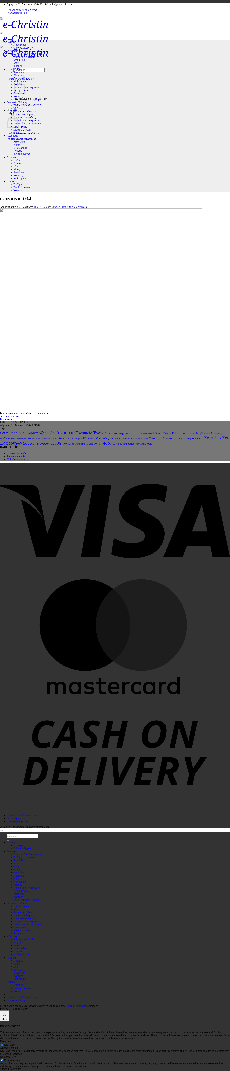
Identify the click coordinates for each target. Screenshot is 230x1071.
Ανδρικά (31, 433)
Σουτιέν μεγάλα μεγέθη (26, 99)
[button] (12, 110)
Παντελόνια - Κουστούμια (67, 438)
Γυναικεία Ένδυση (17, 102)
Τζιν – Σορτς (20, 126)
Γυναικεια (12, 50)
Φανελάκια (19, 72)
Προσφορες (19, 44)
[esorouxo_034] (101, 409)
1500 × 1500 (40, 206)
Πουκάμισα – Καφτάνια (26, 87)
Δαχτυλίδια (19, 141)
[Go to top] (1, 830)
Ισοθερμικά (19, 178)
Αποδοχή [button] (93, 1005)
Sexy (16, 62)
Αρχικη (11, 41)
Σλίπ (15, 166)
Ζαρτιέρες (129, 433)
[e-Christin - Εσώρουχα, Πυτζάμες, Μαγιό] (24, 38)
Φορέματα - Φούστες (100, 443)
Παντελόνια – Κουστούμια (27, 123)
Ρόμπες (17, 68)
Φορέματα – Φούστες (25, 111)
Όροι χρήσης (14, 818)
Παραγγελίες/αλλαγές (18, 453)
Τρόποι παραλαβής (17, 456)
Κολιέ (16, 144)
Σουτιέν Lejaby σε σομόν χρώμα (69, 206)
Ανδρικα (11, 157)
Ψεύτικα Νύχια (21, 153)
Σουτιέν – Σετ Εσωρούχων (27, 53)
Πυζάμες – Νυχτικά (24, 56)
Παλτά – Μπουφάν (23, 105)
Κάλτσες (18, 96)
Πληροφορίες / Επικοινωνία (22, 9)
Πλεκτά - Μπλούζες (96, 438)
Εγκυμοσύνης (115, 433)
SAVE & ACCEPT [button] (10, 1069)
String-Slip (19, 59)
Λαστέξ (17, 78)
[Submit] (8, 840)
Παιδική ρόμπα (21, 187)
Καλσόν (176, 433)
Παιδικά (11, 181)
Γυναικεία (65, 432)
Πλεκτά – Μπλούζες (24, 117)
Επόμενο (6, 419)
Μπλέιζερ (18, 108)
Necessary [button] (5, 1041)
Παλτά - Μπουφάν (43, 438)
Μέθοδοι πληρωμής (17, 459)
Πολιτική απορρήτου (18, 821)
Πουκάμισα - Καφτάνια (120, 438)
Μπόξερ (17, 169)
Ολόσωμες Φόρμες (23, 114)
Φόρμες (17, 65)
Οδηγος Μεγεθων (23, 47)
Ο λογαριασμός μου (17, 12)
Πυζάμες (18, 160)
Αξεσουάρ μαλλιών (24, 138)
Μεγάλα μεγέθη (22, 129)
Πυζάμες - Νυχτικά (160, 438)
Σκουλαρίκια (20, 147)
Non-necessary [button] (8, 1056)
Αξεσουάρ (12, 135)
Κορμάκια (18, 75)
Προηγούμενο (9, 416)
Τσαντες (17, 150)
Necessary (9, 1044)
